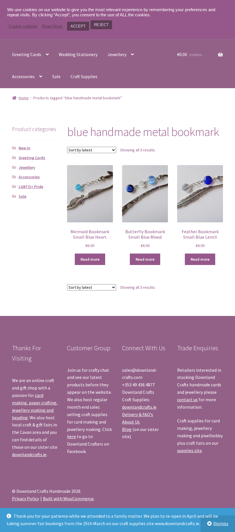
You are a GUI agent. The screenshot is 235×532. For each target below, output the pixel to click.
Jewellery (116, 54)
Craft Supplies (83, 76)
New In (24, 148)
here (71, 436)
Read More (52, 26)
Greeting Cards (26, 54)
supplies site (189, 450)
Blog (127, 429)
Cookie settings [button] (23, 26)
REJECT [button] (101, 25)
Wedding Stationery (78, 54)
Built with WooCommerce (68, 498)
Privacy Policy (25, 498)
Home (24, 97)
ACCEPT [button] (78, 26)
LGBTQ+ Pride (31, 186)
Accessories (23, 76)
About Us (131, 422)
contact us (187, 399)
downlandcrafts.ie (29, 454)
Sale (56, 76)
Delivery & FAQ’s (137, 414)
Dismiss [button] (220, 523)
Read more (90, 259)
